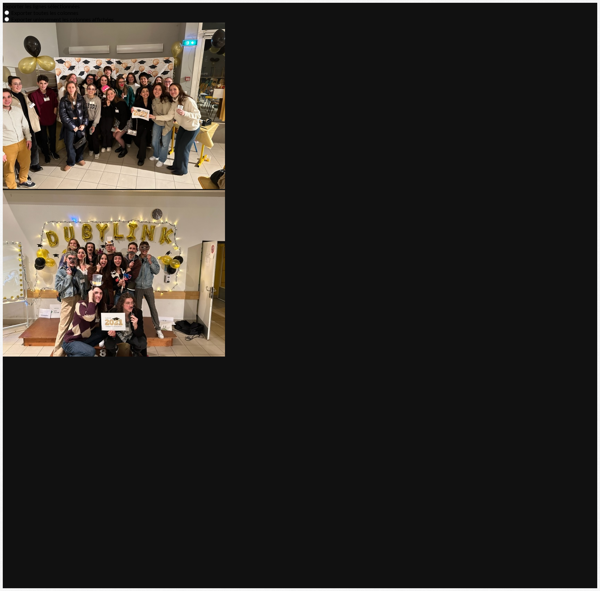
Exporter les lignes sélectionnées (41, 6)
